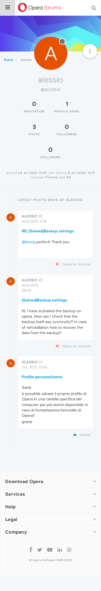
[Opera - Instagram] (69, 549)
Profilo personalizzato (42, 377)
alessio (29, 216)
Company (16, 532)
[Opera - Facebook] (31, 549)
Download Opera (24, 481)
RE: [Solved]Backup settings (48, 231)
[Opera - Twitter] (40, 549)
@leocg (28, 242)
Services (15, 494)
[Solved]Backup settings (44, 300)
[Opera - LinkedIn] (59, 549)
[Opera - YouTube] (50, 549)
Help (10, 506)
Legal (11, 519)
